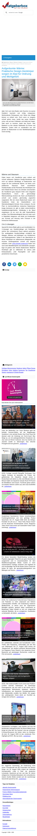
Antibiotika (6, 812)
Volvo (10, 370)
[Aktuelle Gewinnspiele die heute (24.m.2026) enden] (15, 400)
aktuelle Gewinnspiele (9, 787)
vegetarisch (10, 372)
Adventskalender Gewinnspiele (12, 798)
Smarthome (31, 370)
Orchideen (5, 370)
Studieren (19, 368)
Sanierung (21, 370)
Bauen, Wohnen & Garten (16, 62)
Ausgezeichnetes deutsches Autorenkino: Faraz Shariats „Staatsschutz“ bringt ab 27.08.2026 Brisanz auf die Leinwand (17, 635)
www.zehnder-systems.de (20, 243)
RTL (34, 427)
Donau (33, 368)
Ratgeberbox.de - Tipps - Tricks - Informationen (15, 5)
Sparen (4, 372)
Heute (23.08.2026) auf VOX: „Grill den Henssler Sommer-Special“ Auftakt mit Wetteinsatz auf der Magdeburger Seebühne (18, 423)
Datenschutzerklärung (9, 828)
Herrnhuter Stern (8, 794)
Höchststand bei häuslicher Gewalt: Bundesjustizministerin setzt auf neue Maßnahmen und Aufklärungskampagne (16, 466)
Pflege (29, 368)
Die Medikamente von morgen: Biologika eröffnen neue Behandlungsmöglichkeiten (17, 593)
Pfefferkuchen (7, 796)
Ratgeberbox (6, 62)
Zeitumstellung (7, 814)
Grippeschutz (7, 810)
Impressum (6, 826)
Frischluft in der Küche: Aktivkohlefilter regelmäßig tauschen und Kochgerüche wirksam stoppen (16, 676)
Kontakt (5, 824)
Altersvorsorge (11, 368)
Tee (26, 370)
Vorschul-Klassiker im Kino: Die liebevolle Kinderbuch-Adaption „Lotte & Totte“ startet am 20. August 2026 (17, 758)
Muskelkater (6, 817)
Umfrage (4, 368)
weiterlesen (23, 443)
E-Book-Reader (18, 372)
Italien (25, 368)
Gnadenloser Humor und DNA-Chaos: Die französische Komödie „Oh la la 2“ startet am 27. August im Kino (18, 508)
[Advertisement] (18, 35)
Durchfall (5, 808)
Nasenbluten (6, 805)
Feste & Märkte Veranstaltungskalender (15, 792)
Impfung (15, 370)
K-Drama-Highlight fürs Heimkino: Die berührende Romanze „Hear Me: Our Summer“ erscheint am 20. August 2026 (16, 719)
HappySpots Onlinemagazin (11, 789)
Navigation (7, 57)
